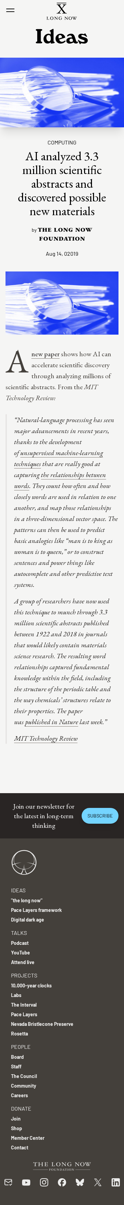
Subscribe (100, 816)
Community (23, 1086)
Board (17, 1057)
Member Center (27, 1138)
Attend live (22, 962)
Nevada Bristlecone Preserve (42, 1024)
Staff (16, 1066)
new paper (45, 353)
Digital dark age (27, 920)
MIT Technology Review (46, 738)
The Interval (24, 1005)
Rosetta (19, 1033)
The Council (24, 1076)
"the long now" (26, 900)
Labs (16, 995)
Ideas (18, 890)
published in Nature (51, 721)
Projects (24, 975)
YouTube (20, 952)
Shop (16, 1128)
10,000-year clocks (31, 985)
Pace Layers (24, 1014)
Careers (19, 1095)
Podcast (20, 943)
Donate (21, 1108)
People (21, 1046)
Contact (19, 1147)
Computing (62, 142)
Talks (19, 932)
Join (16, 1119)
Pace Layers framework (36, 910)
